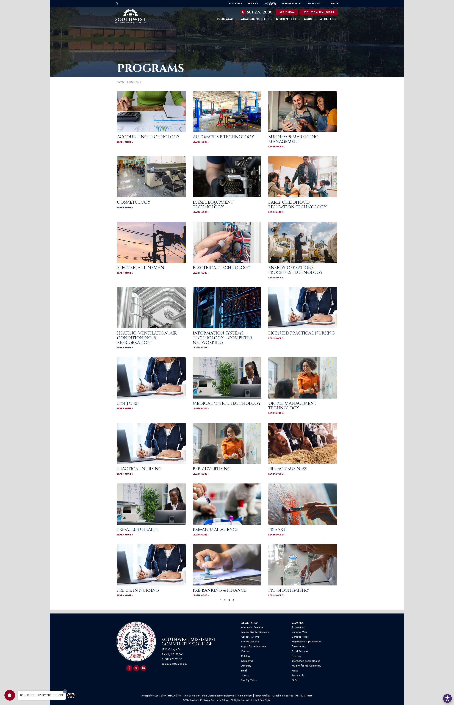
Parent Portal (291, 3)
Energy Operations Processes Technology (295, 270)
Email (244, 671)
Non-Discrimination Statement (218, 695)
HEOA (171, 695)
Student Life (286, 19)
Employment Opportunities (307, 641)
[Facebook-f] (129, 668)
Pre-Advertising (212, 469)
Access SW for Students (255, 632)
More (308, 19)
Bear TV (253, 3)
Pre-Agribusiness (287, 469)
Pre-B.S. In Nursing (138, 590)
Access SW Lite (250, 641)
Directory (246, 666)
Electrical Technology (221, 268)
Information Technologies (306, 661)
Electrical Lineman (140, 268)
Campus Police (300, 637)
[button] (9, 695)
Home (120, 82)
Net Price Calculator (189, 695)
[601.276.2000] (243, 12)
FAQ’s (295, 680)
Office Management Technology (292, 406)
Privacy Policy (262, 695)
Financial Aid (299, 646)
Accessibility (299, 627)
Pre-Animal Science (216, 529)
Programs (225, 19)
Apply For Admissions (253, 646)
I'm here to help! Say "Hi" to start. (42, 695)
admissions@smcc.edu (174, 664)
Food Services (300, 651)
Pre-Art (277, 529)
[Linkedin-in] (143, 668)
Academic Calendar (252, 627)
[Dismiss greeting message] (65, 691)
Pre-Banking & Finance (220, 590)
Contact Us (247, 661)
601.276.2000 (259, 12)
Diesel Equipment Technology (213, 205)
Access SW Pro (250, 637)
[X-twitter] (136, 668)
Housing (296, 656)
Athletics (235, 3)
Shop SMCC (315, 3)
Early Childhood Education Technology (297, 205)
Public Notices (244, 695)
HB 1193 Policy (303, 695)
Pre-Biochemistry (288, 590)
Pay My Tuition (249, 680)
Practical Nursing (139, 469)
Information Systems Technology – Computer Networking (222, 337)
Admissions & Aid (255, 19)
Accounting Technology (148, 137)
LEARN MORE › (125, 142)
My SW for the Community (306, 666)
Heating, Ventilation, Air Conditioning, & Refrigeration (147, 337)
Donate (333, 3)
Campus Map (299, 632)
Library (245, 675)
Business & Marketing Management (293, 139)
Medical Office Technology (227, 403)
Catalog (245, 656)
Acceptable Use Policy (154, 695)
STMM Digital (264, 700)
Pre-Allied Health (138, 529)
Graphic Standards (282, 695)
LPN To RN (128, 403)
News (295, 671)
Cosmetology (133, 202)
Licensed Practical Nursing (301, 333)
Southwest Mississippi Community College (188, 642)
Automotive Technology (223, 137)
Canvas (245, 651)
